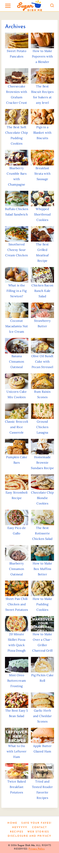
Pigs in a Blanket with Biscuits (42, 132)
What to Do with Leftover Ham (17, 751)
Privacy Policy (36, 849)
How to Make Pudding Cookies (42, 604)
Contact (39, 827)
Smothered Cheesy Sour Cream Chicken (16, 249)
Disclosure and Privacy (29, 836)
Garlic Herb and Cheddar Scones (42, 716)
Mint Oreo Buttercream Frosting (16, 680)
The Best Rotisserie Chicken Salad (42, 533)
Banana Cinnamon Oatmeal (16, 361)
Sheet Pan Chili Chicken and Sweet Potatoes (16, 604)
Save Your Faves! (36, 823)
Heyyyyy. (20, 827)
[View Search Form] (52, 5)
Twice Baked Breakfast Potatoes (16, 787)
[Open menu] (8, 6)
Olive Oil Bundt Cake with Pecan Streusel (42, 361)
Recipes (16, 832)
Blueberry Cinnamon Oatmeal (16, 568)
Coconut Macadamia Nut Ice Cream (16, 326)
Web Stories (38, 832)
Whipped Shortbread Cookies (42, 214)
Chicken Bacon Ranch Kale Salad (42, 290)
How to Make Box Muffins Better (42, 568)
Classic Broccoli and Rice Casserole (16, 427)
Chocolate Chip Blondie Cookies (42, 498)
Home (12, 823)
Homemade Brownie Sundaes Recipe (42, 462)
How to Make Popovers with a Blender (42, 56)
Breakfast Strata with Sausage (42, 173)
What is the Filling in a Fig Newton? (17, 290)
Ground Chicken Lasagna (42, 427)
